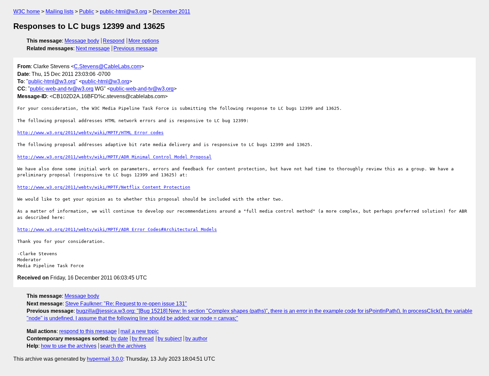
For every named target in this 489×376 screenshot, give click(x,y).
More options (143, 41)
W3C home (26, 11)
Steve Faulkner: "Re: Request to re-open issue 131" (126, 303)
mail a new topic (139, 331)
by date (119, 338)
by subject (170, 338)
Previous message (135, 48)
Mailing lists (60, 11)
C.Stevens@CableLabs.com (107, 66)
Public (86, 11)
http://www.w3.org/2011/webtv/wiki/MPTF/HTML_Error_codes (90, 132)
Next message (93, 48)
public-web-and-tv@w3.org (61, 89)
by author (196, 338)
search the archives (123, 346)
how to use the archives (68, 346)
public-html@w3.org (123, 11)
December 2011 (171, 11)
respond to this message (88, 331)
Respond (113, 41)
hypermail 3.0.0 (105, 359)
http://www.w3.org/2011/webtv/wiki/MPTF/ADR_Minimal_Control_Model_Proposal (114, 156)
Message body (82, 41)
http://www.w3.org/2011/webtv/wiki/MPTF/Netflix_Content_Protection (103, 187)
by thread (143, 338)
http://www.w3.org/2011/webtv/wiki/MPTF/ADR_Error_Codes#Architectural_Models (117, 229)
